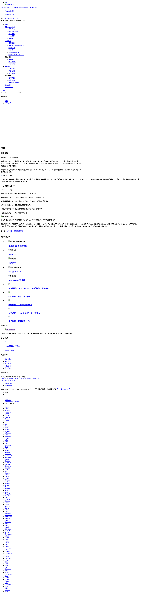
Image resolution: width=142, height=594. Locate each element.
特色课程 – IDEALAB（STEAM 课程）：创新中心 (29, 288)
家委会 (11, 59)
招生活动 (12, 80)
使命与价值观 (13, 31)
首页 (6, 24)
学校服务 (12, 64)
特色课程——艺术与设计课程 (20, 305)
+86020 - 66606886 (7, 378)
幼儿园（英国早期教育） (17, 45)
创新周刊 (12, 71)
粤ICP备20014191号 (63, 389)
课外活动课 (12, 62)
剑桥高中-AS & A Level (16, 55)
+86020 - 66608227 (32, 378)
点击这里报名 (9, 350)
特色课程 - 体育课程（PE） (20, 321)
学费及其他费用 (14, 82)
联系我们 (8, 85)
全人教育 (12, 34)
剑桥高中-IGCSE (14, 52)
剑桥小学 (12, 48)
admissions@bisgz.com (11, 18)
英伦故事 (12, 29)
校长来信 (12, 69)
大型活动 (12, 73)
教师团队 (12, 38)
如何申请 (12, 78)
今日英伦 (8, 66)
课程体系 (12, 43)
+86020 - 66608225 (20, 378)
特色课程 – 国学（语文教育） (20, 297)
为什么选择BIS (10, 27)
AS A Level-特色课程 (17, 280)
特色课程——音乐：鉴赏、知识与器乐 (24, 313)
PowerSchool (9, 87)
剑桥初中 (12, 50)
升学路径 (8, 41)
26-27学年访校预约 (12, 346)
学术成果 (12, 36)
